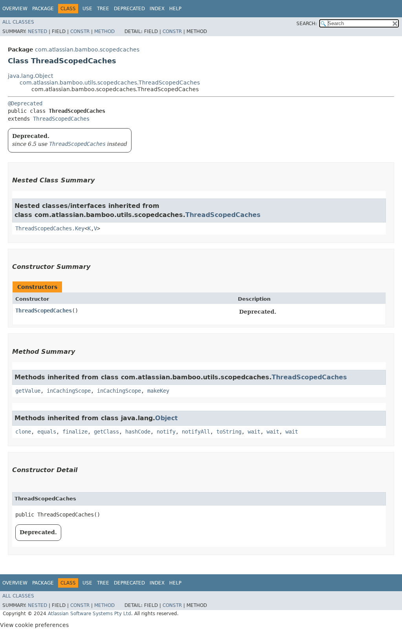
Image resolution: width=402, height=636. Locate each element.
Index (157, 8)
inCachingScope (69, 391)
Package (43, 8)
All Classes (18, 22)
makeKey (158, 391)
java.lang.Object (30, 76)
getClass (106, 431)
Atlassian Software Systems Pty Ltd (89, 613)
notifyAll (196, 431)
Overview (14, 8)
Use (87, 8)
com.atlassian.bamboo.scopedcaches (87, 49)
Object (166, 418)
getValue (27, 391)
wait (254, 431)
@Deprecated (25, 103)
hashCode (137, 431)
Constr (80, 31)
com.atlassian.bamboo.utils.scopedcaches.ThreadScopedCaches (110, 82)
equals (46, 431)
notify (166, 431)
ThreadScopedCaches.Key (49, 228)
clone (23, 431)
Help (175, 8)
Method (104, 31)
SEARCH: (306, 23)
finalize (75, 431)
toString (228, 431)
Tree (103, 8)
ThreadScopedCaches (61, 119)
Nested (37, 31)
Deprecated (129, 8)
